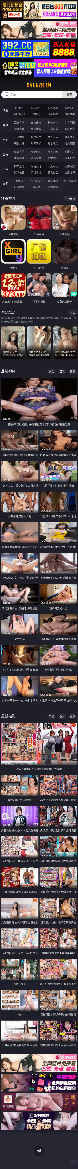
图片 (5, 154)
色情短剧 (53, 187)
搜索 (69, 94)
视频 (5, 125)
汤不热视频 (69, 181)
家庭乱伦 (36, 166)
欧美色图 (53, 151)
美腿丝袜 (19, 158)
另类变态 (70, 143)
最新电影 (8, 716)
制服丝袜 (19, 143)
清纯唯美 (36, 158)
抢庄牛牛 (70, 114)
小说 (5, 169)
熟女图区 (53, 158)
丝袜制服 (36, 128)
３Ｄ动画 (70, 122)
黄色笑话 (53, 172)
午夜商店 (36, 181)
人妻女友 (53, 166)
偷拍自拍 (36, 137)
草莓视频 (53, 181)
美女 (51, 371)
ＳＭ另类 (70, 128)
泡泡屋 (36, 187)
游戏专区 (70, 108)
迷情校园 (19, 172)
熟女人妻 (19, 128)
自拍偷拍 (36, 122)
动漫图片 (70, 151)
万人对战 (53, 108)
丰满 (51, 716)
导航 (5, 183)
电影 (5, 140)
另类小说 (36, 172)
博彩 (5, 111)
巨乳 (62, 371)
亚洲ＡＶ (19, 122)
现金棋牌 (53, 114)
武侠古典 (70, 166)
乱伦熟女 (53, 143)
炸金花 (36, 114)
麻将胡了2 (19, 114)
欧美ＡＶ (53, 122)
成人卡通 (53, 137)
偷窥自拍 (19, 151)
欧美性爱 (70, 137)
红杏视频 (19, 187)
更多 (72, 371)
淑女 (62, 716)
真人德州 (36, 108)
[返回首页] (73, 1161)
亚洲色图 (36, 151)
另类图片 (70, 158)
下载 (72, 313)
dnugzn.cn (39, 85)
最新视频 (8, 371)
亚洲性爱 (19, 137)
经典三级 (36, 143)
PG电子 (19, 108)
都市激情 (19, 166)
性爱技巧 (70, 172)
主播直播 (53, 128)
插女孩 (19, 181)
